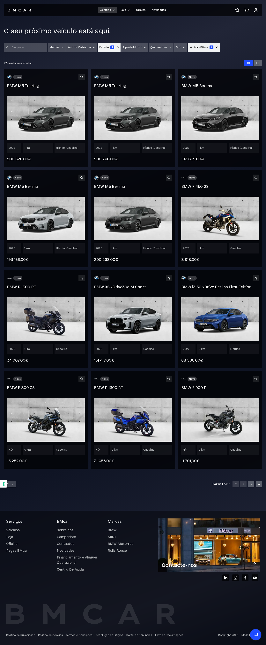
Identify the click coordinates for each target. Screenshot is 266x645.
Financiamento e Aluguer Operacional (77, 560)
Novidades (159, 10)
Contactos (65, 544)
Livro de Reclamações (169, 635)
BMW (112, 530)
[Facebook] (245, 577)
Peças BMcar (17, 550)
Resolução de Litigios (109, 635)
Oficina (140, 10)
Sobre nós (65, 530)
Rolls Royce (117, 550)
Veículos (13, 530)
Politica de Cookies (50, 635)
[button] (216, 47)
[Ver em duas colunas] (258, 63)
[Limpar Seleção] (118, 47)
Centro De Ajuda (70, 569)
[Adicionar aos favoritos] (81, 77)
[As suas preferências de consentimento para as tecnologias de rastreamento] (3, 484)
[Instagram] (235, 577)
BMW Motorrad (121, 544)
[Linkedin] (225, 577)
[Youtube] (255, 577)
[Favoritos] (237, 10)
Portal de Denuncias (139, 635)
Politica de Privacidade (20, 635)
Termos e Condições (79, 635)
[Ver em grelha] (248, 63)
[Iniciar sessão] (256, 10)
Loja (9, 537)
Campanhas (66, 537)
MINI (112, 537)
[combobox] (10, 484)
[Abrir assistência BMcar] (255, 634)
